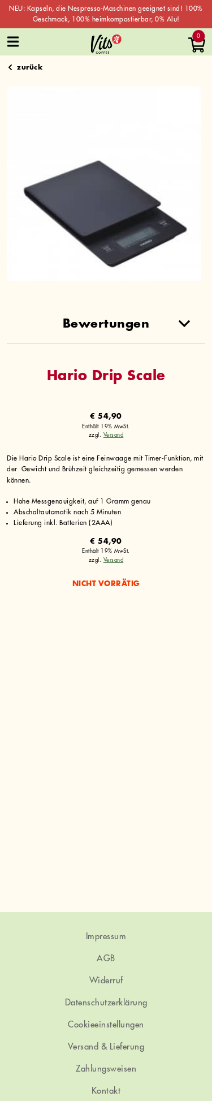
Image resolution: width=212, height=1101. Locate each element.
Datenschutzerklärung (106, 1003)
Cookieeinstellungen (106, 1025)
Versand (113, 435)
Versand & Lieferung (106, 1047)
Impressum (106, 936)
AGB (106, 958)
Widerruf (106, 981)
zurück (29, 67)
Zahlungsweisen (106, 1069)
